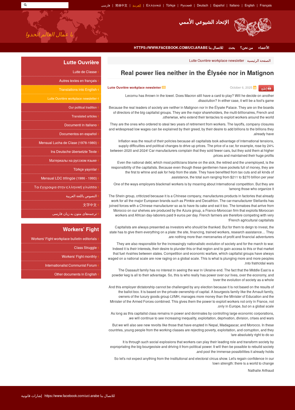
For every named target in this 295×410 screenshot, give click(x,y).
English (250, 5)
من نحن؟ (246, 47)
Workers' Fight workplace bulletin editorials (64, 238)
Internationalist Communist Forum (71, 265)
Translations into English (78, 89)
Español (218, 5)
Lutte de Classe (85, 71)
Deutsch (202, 5)
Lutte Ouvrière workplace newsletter (73, 98)
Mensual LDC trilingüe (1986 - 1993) (69, 178)
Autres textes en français (78, 80)
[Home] (252, 27)
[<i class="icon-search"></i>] (25, 5)
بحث (231, 47)
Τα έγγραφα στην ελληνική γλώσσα (66, 186)
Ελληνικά (153, 5)
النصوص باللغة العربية (82, 195)
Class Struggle (86, 247)
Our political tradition (83, 107)
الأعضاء (263, 47)
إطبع (264, 88)
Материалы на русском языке (73, 160)
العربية (137, 5)
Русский (186, 5)
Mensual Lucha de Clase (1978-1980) (68, 142)
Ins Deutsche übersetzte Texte (74, 151)
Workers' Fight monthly (80, 256)
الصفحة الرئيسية (259, 60)
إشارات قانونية (31, 396)
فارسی (105, 5)
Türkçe (170, 5)
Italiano (234, 5)
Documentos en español (78, 133)
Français (266, 5)
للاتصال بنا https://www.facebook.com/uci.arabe (178, 47)
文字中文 (90, 204)
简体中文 (121, 5)
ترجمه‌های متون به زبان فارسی (75, 213)
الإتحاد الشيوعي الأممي (204, 21)
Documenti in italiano (81, 124)
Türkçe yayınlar (85, 169)
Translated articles (85, 116)
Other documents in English (76, 274)
